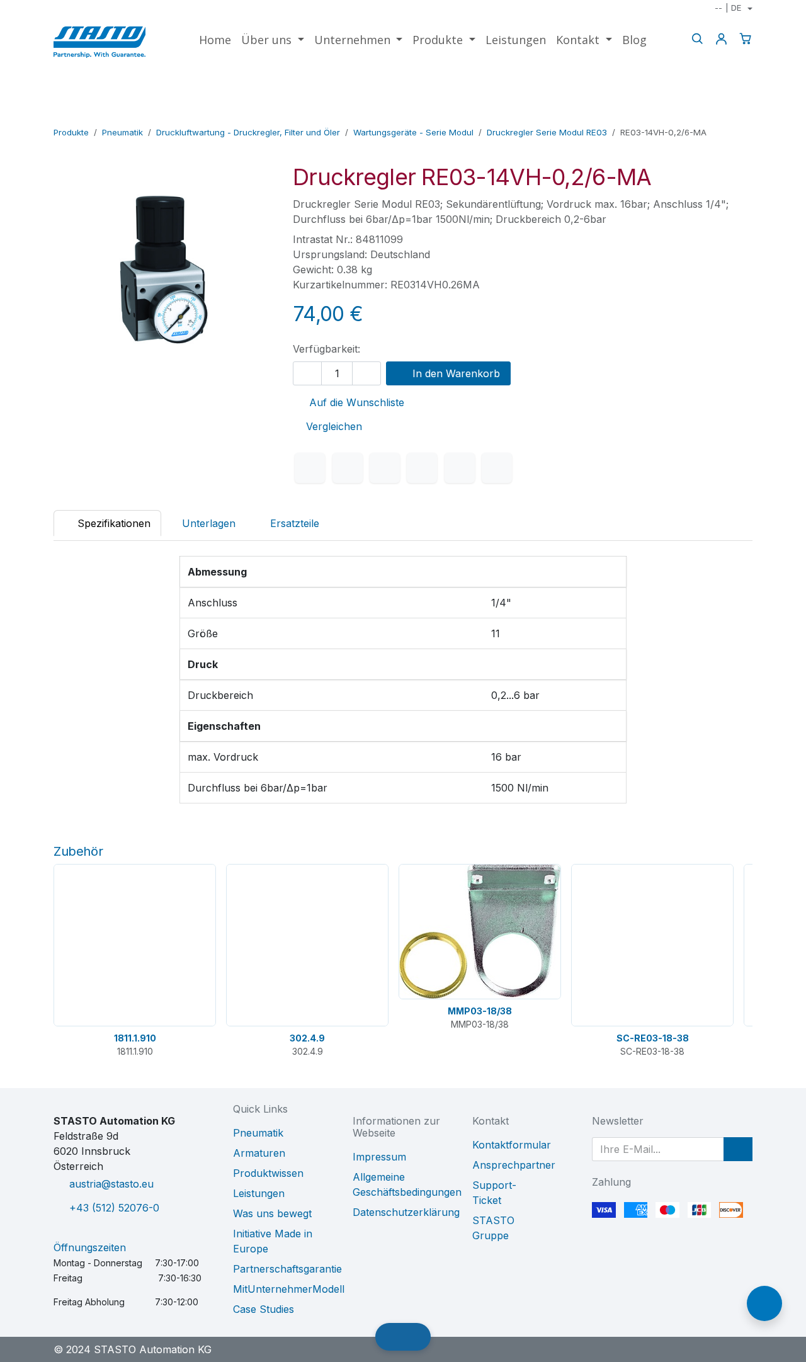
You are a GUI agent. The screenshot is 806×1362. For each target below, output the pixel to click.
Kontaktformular (511, 1144)
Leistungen (259, 1193)
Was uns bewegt (272, 1213)
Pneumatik (122, 132)
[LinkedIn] (385, 468)
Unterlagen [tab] (209, 523)
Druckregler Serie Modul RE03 (547, 132)
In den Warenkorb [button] (454, 373)
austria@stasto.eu (111, 1184)
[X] (347, 468)
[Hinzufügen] (366, 373)
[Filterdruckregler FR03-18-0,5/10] (743, 115)
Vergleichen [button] (334, 426)
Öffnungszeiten (90, 1247)
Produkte (71, 132)
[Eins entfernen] (307, 373)
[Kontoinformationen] (721, 38)
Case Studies (263, 1309)
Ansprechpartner (513, 1165)
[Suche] (697, 38)
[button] (738, 1149)
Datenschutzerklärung (406, 1212)
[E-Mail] (497, 468)
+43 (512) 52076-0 (114, 1207)
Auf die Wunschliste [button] (355, 402)
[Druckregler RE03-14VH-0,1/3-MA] (703, 115)
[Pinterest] (460, 468)
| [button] (728, 8)
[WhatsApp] (422, 468)
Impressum (379, 1156)
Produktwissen (268, 1173)
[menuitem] (215, 40)
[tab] (288, 523)
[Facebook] (310, 468)
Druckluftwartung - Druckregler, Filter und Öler (248, 132)
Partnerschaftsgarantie (287, 1269)
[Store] (723, 115)
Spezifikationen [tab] (112, 523)
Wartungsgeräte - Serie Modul (413, 132)
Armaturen (259, 1153)
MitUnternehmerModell (288, 1289)
